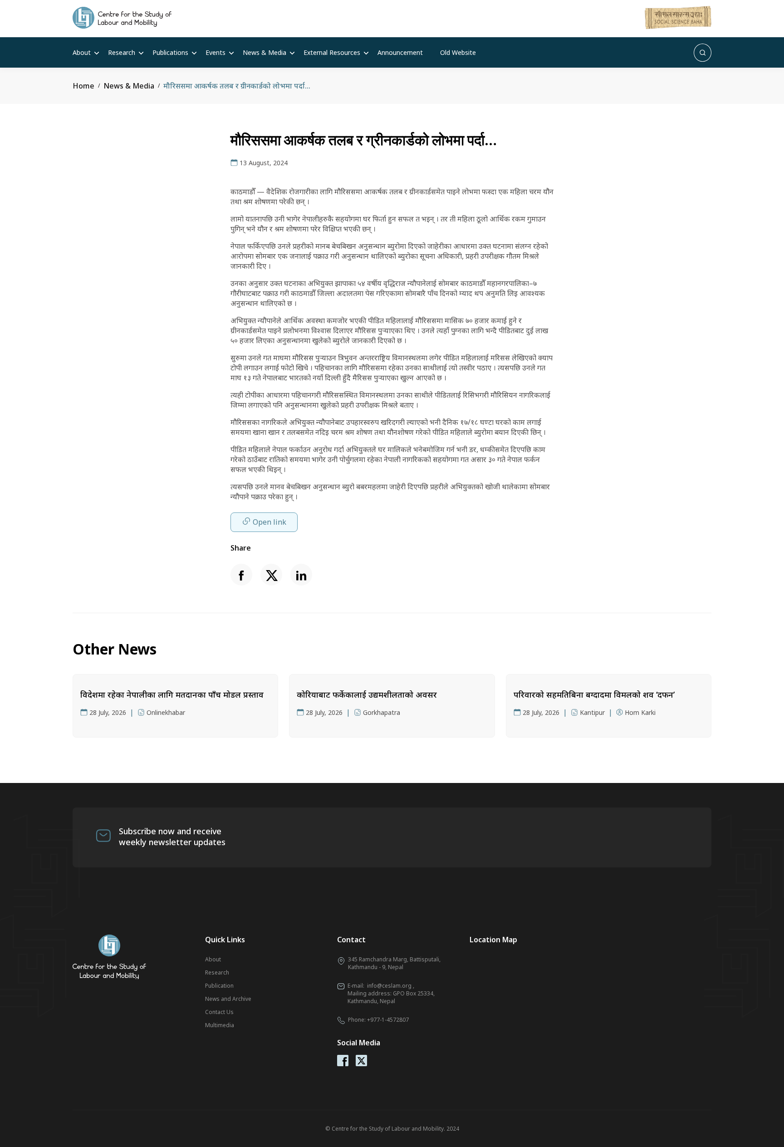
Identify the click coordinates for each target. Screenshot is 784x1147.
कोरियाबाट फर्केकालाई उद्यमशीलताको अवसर (367, 694)
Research (121, 52)
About (82, 52)
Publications (170, 52)
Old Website (458, 52)
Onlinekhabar (166, 712)
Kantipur (592, 712)
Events (215, 52)
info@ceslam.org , (390, 985)
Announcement (400, 52)
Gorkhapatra (381, 712)
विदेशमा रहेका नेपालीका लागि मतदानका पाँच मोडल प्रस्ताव (172, 694)
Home (83, 86)
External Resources (332, 52)
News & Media (264, 52)
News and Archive (228, 999)
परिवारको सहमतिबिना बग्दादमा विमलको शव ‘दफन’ (594, 694)
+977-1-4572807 (388, 1020)
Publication (219, 985)
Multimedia (219, 1025)
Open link (269, 522)
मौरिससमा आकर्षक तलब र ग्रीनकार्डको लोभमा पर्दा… (236, 86)
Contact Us (219, 1012)
